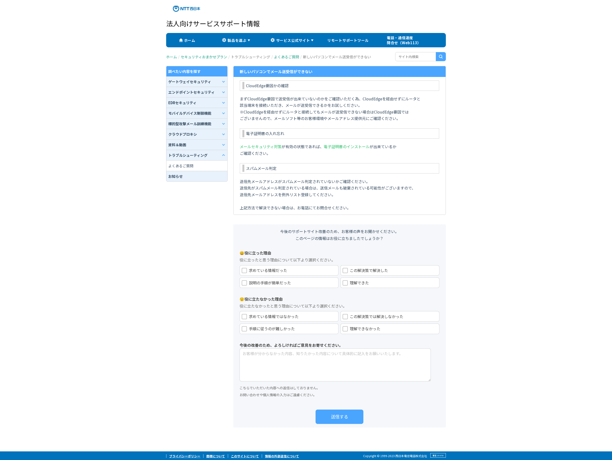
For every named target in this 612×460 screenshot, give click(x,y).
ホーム (189, 40)
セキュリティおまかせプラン (204, 56)
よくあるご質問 (286, 56)
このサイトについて (245, 456)
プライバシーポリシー (184, 456)
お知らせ (175, 176)
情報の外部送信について (282, 456)
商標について (215, 456)
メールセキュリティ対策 (261, 146)
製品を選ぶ (237, 40)
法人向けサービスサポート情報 (213, 23)
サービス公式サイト (293, 40)
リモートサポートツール (348, 40)
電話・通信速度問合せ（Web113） (404, 40)
